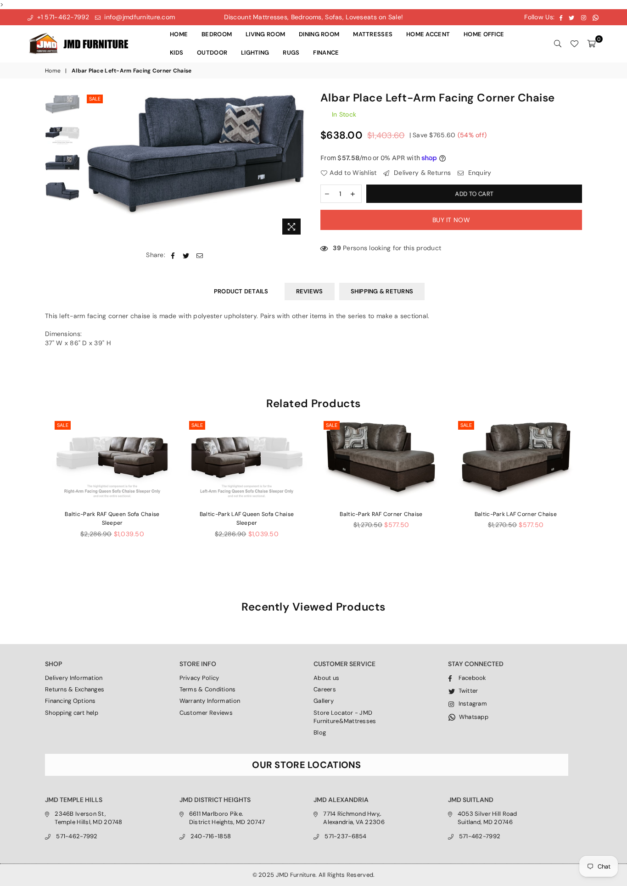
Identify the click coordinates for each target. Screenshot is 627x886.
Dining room (319, 34)
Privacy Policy (199, 678)
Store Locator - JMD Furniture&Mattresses (345, 717)
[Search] (557, 43)
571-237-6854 (345, 836)
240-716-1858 (210, 836)
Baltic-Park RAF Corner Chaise (381, 514)
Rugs (291, 52)
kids (176, 52)
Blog (320, 732)
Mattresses (372, 34)
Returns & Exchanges (74, 689)
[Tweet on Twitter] (186, 255)
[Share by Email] (199, 255)
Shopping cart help (71, 713)
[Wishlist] (574, 43)
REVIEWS (309, 291)
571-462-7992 (76, 836)
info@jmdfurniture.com (138, 17)
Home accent (428, 34)
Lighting (255, 52)
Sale (95, 98)
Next (299, 166)
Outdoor (212, 52)
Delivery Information (74, 678)
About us (326, 678)
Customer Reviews (206, 713)
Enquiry (478, 172)
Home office (484, 34)
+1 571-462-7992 (62, 17)
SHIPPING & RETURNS (382, 291)
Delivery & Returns (421, 172)
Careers (325, 689)
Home (179, 34)
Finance (326, 52)
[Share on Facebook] (172, 255)
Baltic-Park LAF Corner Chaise (516, 514)
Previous (92, 166)
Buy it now (451, 220)
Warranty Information (210, 701)
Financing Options (70, 701)
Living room (265, 34)
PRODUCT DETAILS (241, 291)
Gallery (324, 701)
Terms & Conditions (207, 689)
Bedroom (217, 34)
